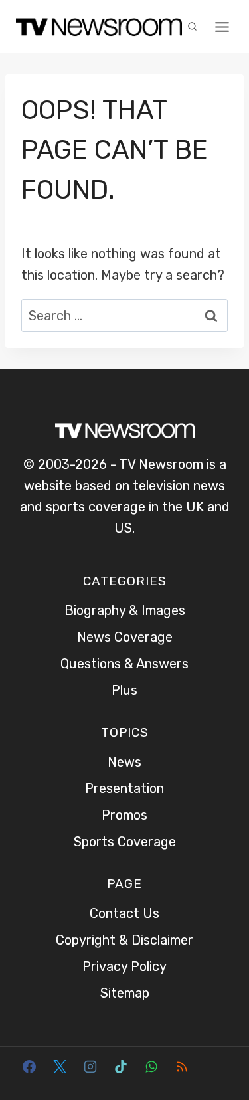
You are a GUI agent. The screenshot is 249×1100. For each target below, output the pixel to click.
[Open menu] (222, 27)
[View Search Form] (192, 27)
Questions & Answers (124, 664)
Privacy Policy (124, 966)
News (124, 762)
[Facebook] (29, 1067)
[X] (59, 1067)
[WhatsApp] (151, 1067)
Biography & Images (124, 610)
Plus (124, 690)
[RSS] (182, 1067)
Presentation (124, 788)
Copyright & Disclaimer (124, 940)
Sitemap (124, 993)
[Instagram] (90, 1067)
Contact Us (124, 913)
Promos (124, 815)
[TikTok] (121, 1067)
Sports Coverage (125, 842)
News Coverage (125, 637)
